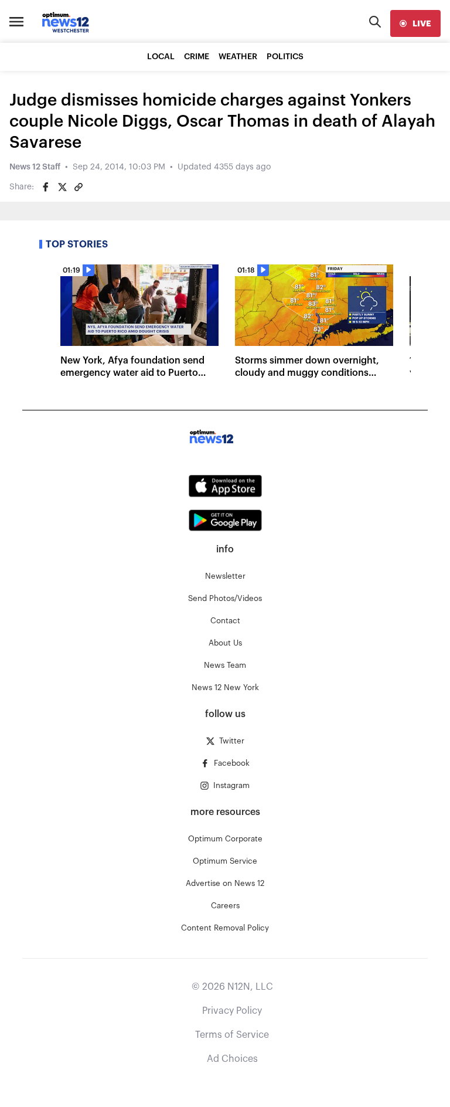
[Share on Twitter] (62, 187)
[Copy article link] (78, 187)
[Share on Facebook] (45, 187)
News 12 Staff (34, 167)
